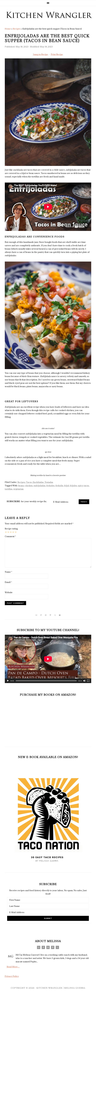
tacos (86, 485)
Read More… (13, 966)
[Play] (8, 681)
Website (9, 592)
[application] (48, 659)
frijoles (73, 485)
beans (21, 485)
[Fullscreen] (88, 681)
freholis (59, 485)
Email (8, 582)
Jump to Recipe (40, 54)
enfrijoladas (39, 485)
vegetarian (18, 489)
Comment (10, 536)
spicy (80, 485)
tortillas (8, 489)
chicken (29, 485)
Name (8, 572)
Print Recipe (57, 54)
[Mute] (84, 681)
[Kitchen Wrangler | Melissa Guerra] (48, 22)
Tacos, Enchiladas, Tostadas (39, 482)
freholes (50, 485)
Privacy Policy (12, 976)
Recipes (16, 28)
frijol (66, 485)
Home (8, 28)
